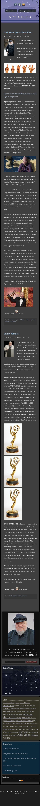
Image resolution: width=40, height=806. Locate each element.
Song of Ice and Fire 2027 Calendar (15, 753)
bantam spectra (15, 708)
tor (7, 734)
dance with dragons (18, 711)
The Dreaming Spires (10, 770)
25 (6, 690)
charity (26, 708)
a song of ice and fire (27, 705)
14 (21, 684)
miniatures (9, 726)
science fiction (11, 729)
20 (16, 687)
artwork (16, 705)
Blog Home (11, 11)
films (20, 714)
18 (6, 687)
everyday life (8, 714)
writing (6, 737)
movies (15, 726)
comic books (32, 708)
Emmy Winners (11, 333)
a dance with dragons (10, 703)
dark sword (26, 711)
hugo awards (24, 717)
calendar (22, 708)
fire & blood (11, 320)
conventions (8, 711)
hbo (27, 320)
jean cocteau (9, 720)
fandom (16, 714)
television (13, 322)
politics (33, 726)
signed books (21, 728)
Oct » (10, 693)
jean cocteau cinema (24, 720)
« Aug (5, 693)
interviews (33, 718)
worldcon (34, 734)
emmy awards (17, 596)
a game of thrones (24, 703)
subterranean (15, 732)
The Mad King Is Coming (12, 766)
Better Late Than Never (11, 749)
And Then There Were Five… (19, 32)
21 (21, 687)
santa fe (5, 729)
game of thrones (20, 320)
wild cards (24, 734)
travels (15, 734)
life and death (29, 723)
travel (10, 735)
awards (10, 596)
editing (32, 711)
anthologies (8, 705)
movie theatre (23, 726)
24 (36, 687)
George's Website (27, 11)
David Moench (31, 655)
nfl (28, 726)
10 (36, 681)
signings (31, 729)
